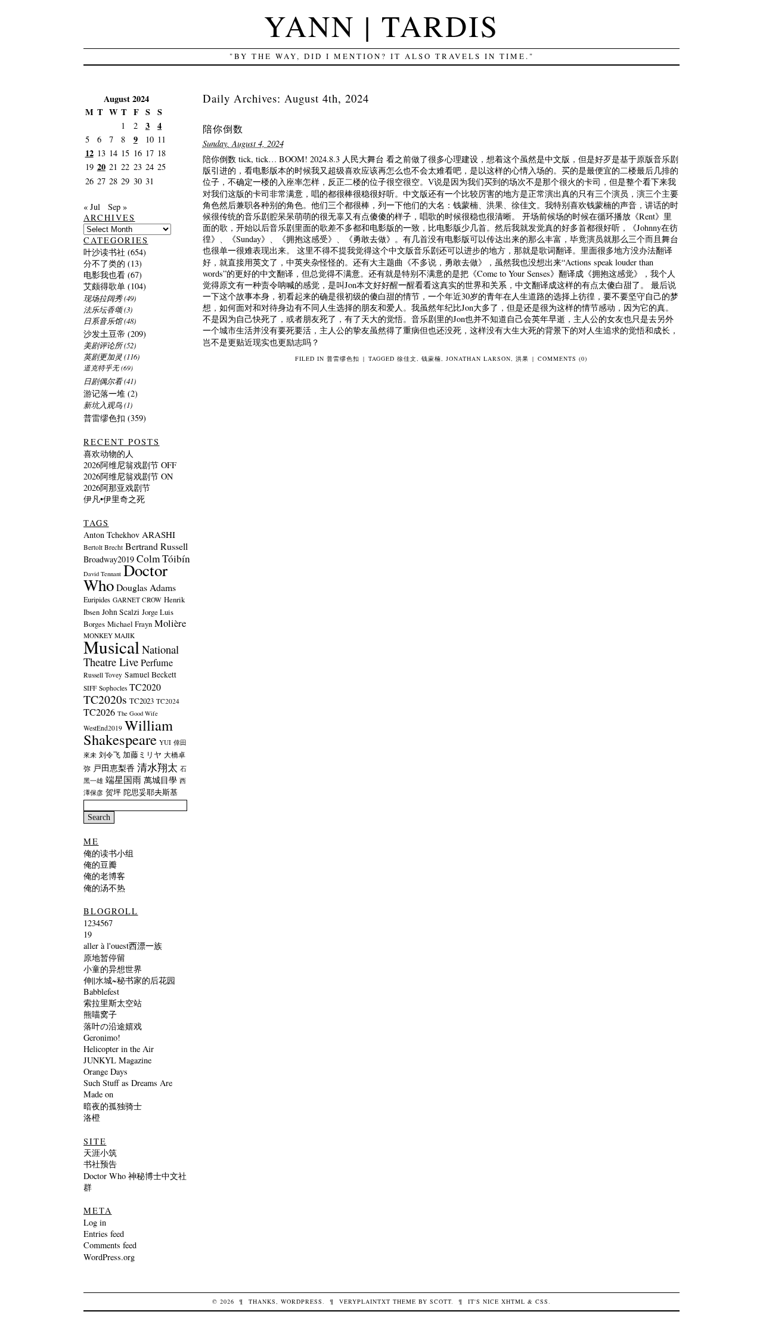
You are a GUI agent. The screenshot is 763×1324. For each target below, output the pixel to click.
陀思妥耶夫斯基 (150, 792)
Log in (94, 1222)
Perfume (157, 662)
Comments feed (110, 1245)
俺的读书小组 (108, 853)
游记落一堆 (104, 393)
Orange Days (105, 1071)
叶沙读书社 (104, 252)
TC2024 (167, 701)
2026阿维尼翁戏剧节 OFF (129, 465)
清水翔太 (157, 767)
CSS (541, 1301)
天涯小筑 (100, 1152)
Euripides (96, 599)
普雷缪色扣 (343, 358)
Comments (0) (562, 358)
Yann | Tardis (381, 25)
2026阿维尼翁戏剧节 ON (128, 476)
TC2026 (99, 712)
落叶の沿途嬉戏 (112, 1026)
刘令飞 (109, 754)
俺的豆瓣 (100, 864)
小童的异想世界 (112, 969)
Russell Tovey (102, 674)
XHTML (513, 1301)
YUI (165, 742)
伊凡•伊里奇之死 (114, 499)
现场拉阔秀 (102, 298)
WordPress (301, 1301)
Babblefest (101, 991)
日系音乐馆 (102, 320)
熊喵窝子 (100, 1014)
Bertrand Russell (156, 546)
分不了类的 (104, 263)
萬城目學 (160, 780)
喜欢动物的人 (108, 453)
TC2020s (105, 699)
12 (89, 153)
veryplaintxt (364, 1301)
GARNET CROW (137, 599)
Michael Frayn (129, 623)
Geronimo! (101, 1037)
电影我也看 (104, 274)
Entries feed (103, 1233)
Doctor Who (125, 577)
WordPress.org (109, 1257)
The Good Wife (137, 713)
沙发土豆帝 (104, 333)
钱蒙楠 (431, 358)
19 (87, 934)
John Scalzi (120, 612)
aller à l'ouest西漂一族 (122, 945)
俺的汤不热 (104, 887)
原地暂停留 (104, 957)
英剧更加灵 (102, 356)
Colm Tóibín (163, 558)
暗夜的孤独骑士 (112, 1106)
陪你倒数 (223, 128)
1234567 (98, 923)
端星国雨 (123, 779)
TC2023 (141, 700)
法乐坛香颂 (102, 309)
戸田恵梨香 (114, 768)
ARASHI (158, 534)
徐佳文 (407, 358)
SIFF (90, 687)
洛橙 (91, 1117)
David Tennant (102, 574)
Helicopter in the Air (118, 1048)
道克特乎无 (101, 367)
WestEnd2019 (102, 727)
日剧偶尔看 (102, 381)
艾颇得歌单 (104, 286)
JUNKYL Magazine (117, 1060)
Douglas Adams (146, 587)
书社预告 (100, 1164)
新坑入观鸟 (102, 405)
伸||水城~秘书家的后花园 (129, 980)
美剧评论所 (102, 345)
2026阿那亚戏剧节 (116, 487)
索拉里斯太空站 (112, 1003)
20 (101, 166)
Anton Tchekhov (111, 534)
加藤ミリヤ (142, 754)
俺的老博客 (104, 875)
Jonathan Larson (478, 358)
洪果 (522, 358)
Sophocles (113, 687)
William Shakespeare (128, 732)
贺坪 (113, 792)
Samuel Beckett (150, 674)
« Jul (91, 206)
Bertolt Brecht (103, 547)
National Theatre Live (131, 655)
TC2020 (145, 686)
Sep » (117, 206)
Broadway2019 (108, 559)
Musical (111, 646)
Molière (170, 623)
